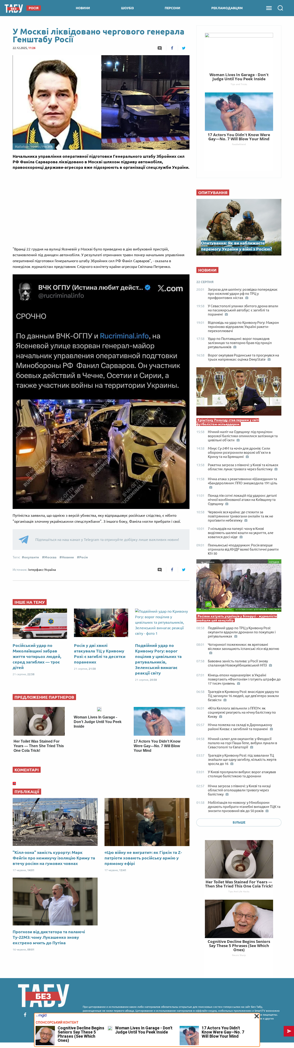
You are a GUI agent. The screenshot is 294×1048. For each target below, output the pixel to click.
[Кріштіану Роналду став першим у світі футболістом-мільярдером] (238, 392)
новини (83, 8)
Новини (68, 557)
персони (172, 8)
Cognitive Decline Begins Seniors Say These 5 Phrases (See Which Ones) (239, 945)
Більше (239, 822)
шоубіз (127, 8)
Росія (83, 557)
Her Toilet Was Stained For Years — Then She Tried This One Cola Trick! (39, 745)
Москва (50, 557)
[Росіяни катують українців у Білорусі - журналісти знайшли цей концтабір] (238, 586)
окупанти (31, 557)
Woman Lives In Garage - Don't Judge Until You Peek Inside (98, 721)
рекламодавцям (227, 8)
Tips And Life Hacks (238, 891)
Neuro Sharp (239, 955)
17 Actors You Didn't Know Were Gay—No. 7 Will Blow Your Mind (157, 745)
